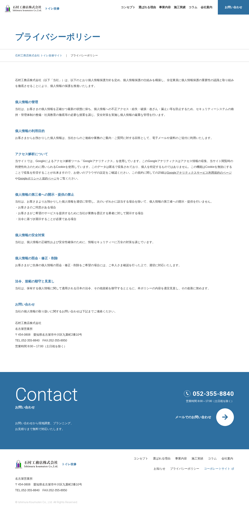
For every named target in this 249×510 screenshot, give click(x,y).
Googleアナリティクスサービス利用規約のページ (199, 172)
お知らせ (159, 468)
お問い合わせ (233, 7)
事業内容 (165, 7)
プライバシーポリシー (184, 468)
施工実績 (180, 7)
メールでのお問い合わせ (193, 417)
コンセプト (128, 7)
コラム (193, 7)
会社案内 (206, 7)
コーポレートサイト (217, 468)
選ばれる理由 (147, 7)
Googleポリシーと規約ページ (37, 178)
